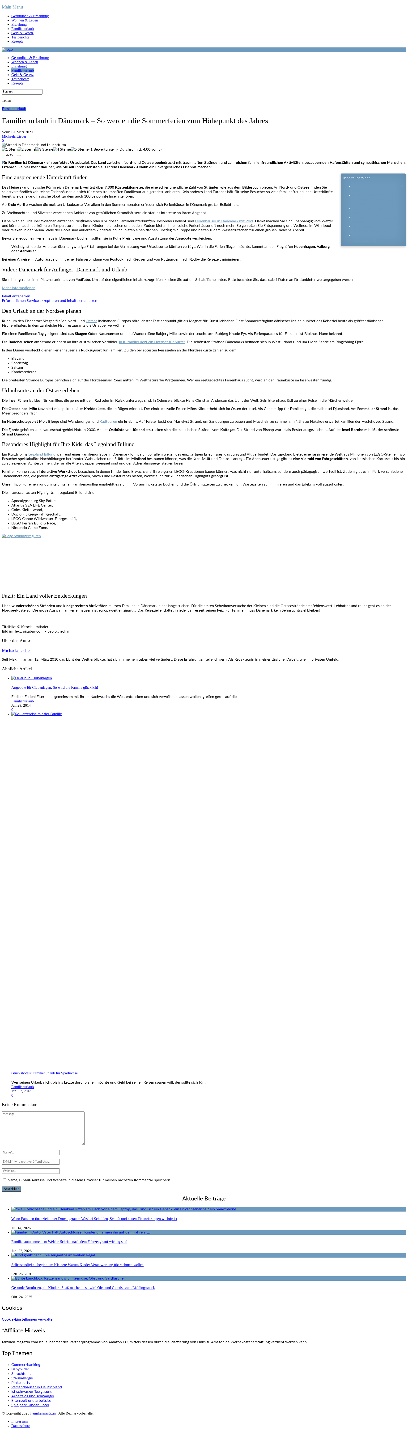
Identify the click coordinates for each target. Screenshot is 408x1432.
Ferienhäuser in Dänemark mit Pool (224, 221)
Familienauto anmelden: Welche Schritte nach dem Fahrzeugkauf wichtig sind (69, 1242)
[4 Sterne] (62, 149)
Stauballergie (22, 1378)
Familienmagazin (43, 1413)
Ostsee (91, 321)
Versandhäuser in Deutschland (36, 1387)
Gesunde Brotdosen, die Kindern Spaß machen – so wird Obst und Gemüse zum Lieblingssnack (83, 1288)
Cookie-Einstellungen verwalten (28, 1319)
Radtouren (108, 421)
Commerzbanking (25, 1365)
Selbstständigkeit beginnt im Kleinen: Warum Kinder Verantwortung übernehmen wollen (77, 1265)
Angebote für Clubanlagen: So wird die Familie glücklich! (54, 687)
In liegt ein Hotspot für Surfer (152, 342)
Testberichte (20, 37)
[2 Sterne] (26, 149)
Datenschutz (20, 1426)
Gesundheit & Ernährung (30, 16)
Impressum (19, 1421)
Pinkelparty (20, 1383)
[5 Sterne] (80, 149)
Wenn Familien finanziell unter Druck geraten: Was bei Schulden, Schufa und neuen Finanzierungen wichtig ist (94, 1219)
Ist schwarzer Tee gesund (31, 1392)
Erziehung (19, 24)
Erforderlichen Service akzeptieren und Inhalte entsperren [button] (49, 301)
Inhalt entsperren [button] (16, 296)
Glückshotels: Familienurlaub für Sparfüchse (44, 1073)
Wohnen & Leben (24, 20)
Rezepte (17, 41)
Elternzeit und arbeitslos (31, 1400)
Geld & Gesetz (22, 33)
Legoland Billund (41, 454)
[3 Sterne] (44, 149)
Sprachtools (21, 1374)
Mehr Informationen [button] (18, 288)
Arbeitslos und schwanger (32, 1396)
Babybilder (20, 1369)
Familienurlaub (22, 29)
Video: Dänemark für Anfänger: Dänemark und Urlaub (373, 199)
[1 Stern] (10, 149)
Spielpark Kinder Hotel (30, 1405)
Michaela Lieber (14, 136)
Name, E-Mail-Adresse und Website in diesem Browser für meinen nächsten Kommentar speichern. (89, 1180)
